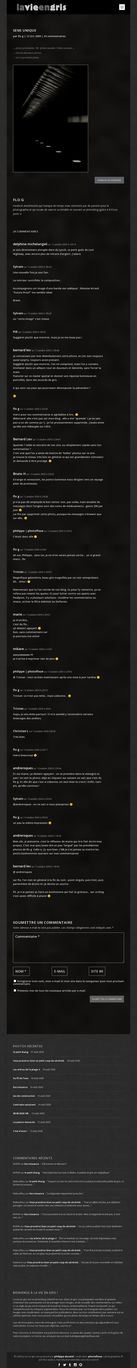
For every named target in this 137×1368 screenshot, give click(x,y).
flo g (21, 36)
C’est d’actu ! (20, 1131)
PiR (15, 332)
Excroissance (20, 1087)
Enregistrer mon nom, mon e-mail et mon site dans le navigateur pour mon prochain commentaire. (68, 982)
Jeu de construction (24, 1095)
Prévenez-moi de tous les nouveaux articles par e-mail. (51, 990)
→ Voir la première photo (26, 57)
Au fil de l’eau (20, 1078)
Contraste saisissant (24, 1104)
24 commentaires (54, 36)
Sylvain (18, 267)
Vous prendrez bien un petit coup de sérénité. (39, 1060)
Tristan (18, 572)
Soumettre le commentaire (107, 999)
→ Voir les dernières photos (27, 52)
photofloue (95, 1356)
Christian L (21, 731)
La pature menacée (24, 1122)
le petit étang (20, 1052)
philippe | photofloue (28, 531)
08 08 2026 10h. (21, 1113)
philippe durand (64, 1356)
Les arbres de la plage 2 (26, 1069)
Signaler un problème (109, 180)
